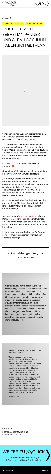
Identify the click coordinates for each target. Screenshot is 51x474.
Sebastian (23, 216)
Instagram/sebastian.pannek (15, 432)
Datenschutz (8, 470)
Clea (34, 216)
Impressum (44, 470)
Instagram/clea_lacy (12, 434)
